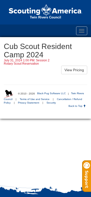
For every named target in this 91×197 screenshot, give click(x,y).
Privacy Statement (28, 102)
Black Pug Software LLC (51, 93)
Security (51, 102)
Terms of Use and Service (35, 99)
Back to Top (76, 106)
